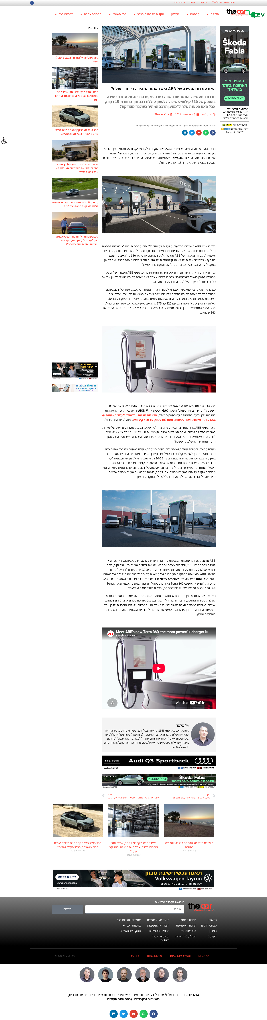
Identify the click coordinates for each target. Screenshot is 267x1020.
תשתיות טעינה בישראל (160, 938)
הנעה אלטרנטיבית (158, 920)
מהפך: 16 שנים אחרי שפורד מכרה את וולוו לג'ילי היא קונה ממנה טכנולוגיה (75, 204)
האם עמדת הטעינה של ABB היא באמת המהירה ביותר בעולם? (163, 88)
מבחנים (194, 14)
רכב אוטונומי (188, 931)
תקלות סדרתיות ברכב (150, 14)
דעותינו (212, 936)
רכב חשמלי (119, 14)
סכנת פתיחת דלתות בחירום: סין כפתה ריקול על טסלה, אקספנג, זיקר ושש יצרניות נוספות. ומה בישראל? (77, 240)
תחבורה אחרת (93, 14)
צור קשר (203, 2)
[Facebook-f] (32, 3)
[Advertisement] (75, 304)
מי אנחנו (203, 955)
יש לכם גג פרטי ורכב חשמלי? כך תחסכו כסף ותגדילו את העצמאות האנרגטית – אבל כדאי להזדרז (77, 168)
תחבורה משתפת (186, 925)
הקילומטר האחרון (185, 936)
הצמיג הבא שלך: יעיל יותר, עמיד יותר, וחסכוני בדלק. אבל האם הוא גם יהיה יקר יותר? (76, 95)
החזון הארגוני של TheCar (223, 2)
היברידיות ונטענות (158, 925)
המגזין (175, 14)
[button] (213, 133)
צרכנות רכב (66, 14)
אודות (192, 2)
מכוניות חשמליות (159, 931)
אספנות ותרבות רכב (129, 920)
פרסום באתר (179, 2)
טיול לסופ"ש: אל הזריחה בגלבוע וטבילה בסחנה (189, 845)
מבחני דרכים (209, 925)
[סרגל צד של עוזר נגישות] (4, 140)
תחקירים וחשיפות (130, 931)
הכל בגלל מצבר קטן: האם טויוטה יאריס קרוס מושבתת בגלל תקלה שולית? (76, 132)
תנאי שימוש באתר (180, 955)
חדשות (215, 14)
